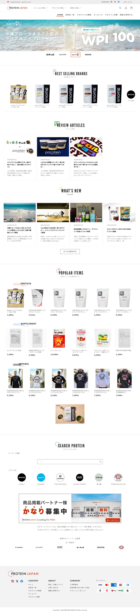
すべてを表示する (70, 251)
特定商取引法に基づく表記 (80, 587)
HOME (60, 15)
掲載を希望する (126, 15)
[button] (40, 8)
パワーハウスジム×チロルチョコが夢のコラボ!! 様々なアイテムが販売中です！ (86, 164)
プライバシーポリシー (78, 590)
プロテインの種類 (84, 15)
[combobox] (70, 461)
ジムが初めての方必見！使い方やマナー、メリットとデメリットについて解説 (53, 230)
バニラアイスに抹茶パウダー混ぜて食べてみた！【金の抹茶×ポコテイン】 (19, 164)
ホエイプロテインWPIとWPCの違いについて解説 (119, 230)
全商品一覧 (70, 15)
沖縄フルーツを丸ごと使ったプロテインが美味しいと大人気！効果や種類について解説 (19, 230)
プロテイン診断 (111, 15)
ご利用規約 (74, 584)
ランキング (98, 15)
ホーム (30, 584)
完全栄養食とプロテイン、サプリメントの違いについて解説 (86, 230)
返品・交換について (55, 584)
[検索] (100, 461)
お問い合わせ (53, 587)
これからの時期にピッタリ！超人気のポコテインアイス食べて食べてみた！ (53, 164)
